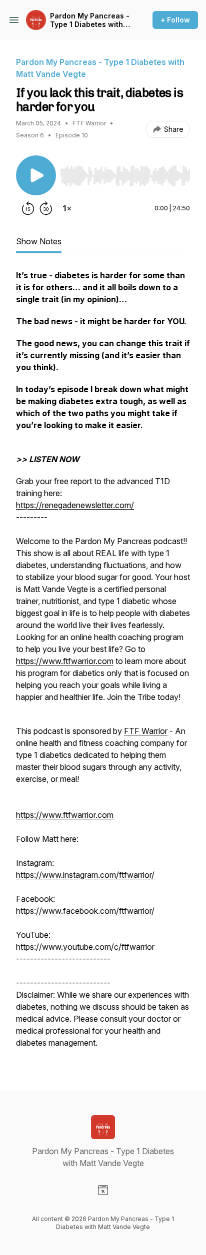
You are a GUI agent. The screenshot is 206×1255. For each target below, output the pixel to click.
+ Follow (175, 19)
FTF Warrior (146, 731)
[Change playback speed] (67, 208)
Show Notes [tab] (39, 241)
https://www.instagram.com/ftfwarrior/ (85, 875)
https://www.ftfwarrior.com (65, 661)
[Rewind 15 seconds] (28, 208)
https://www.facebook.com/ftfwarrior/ (85, 911)
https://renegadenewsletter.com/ (75, 505)
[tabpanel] (103, 664)
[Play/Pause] (36, 175)
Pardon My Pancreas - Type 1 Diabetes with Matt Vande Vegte (90, 20)
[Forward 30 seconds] (46, 208)
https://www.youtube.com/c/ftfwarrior (85, 947)
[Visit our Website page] (103, 1190)
